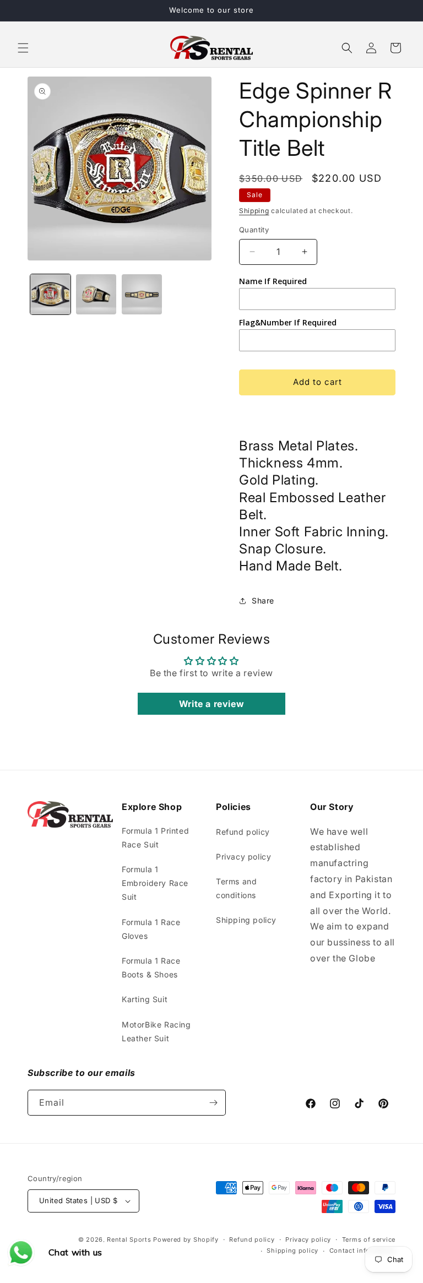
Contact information (362, 1250)
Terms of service (368, 1239)
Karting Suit (144, 999)
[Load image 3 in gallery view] (142, 294)
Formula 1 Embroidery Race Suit (155, 883)
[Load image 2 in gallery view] (96, 294)
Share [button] (263, 600)
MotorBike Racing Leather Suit (156, 1031)
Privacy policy (243, 856)
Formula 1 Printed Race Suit (155, 837)
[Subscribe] (213, 1103)
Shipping (254, 210)
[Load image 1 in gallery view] (50, 294)
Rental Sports (129, 1239)
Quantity (254, 229)
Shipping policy (246, 920)
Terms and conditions (236, 888)
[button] (23, 48)
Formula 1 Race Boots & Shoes (151, 967)
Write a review (211, 703)
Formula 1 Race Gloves (151, 928)
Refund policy (243, 831)
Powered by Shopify (186, 1239)
